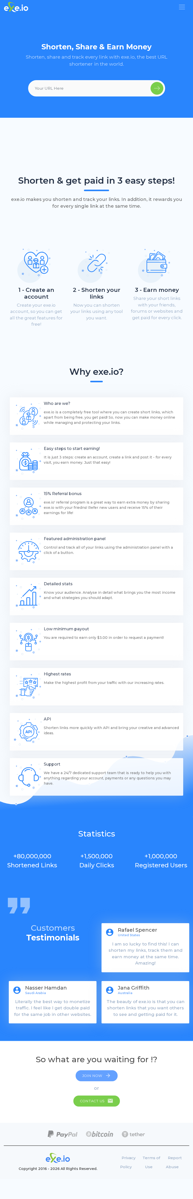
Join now (96, 1075)
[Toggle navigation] (182, 7)
